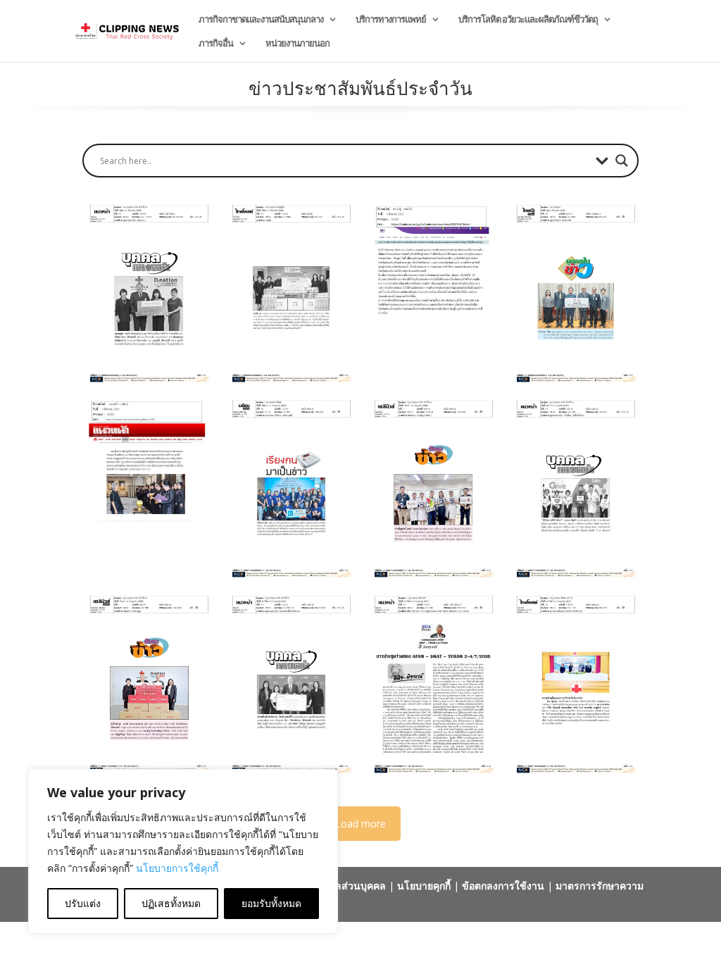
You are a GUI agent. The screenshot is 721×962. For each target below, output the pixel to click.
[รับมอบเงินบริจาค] (289, 684)
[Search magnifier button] (622, 160)
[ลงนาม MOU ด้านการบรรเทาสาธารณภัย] (289, 293)
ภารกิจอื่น (216, 43)
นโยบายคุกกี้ (424, 885)
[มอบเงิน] (573, 293)
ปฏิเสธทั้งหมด (171, 903)
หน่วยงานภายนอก (297, 43)
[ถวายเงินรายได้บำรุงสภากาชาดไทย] (146, 488)
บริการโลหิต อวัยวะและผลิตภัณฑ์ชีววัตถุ (528, 19)
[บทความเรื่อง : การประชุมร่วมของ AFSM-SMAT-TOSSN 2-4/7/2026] (431, 684)
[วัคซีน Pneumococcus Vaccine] (573, 684)
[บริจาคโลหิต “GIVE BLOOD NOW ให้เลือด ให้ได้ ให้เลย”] (431, 488)
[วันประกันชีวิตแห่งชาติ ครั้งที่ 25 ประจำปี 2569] (289, 488)
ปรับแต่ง (83, 903)
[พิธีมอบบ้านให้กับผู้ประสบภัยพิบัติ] (431, 293)
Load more (360, 823)
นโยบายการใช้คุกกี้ (177, 868)
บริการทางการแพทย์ (391, 19)
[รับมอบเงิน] (146, 293)
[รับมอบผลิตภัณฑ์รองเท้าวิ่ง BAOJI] (146, 684)
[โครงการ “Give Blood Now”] (573, 488)
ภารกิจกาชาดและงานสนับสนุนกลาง (261, 19)
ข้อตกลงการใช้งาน (503, 885)
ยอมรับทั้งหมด (271, 903)
